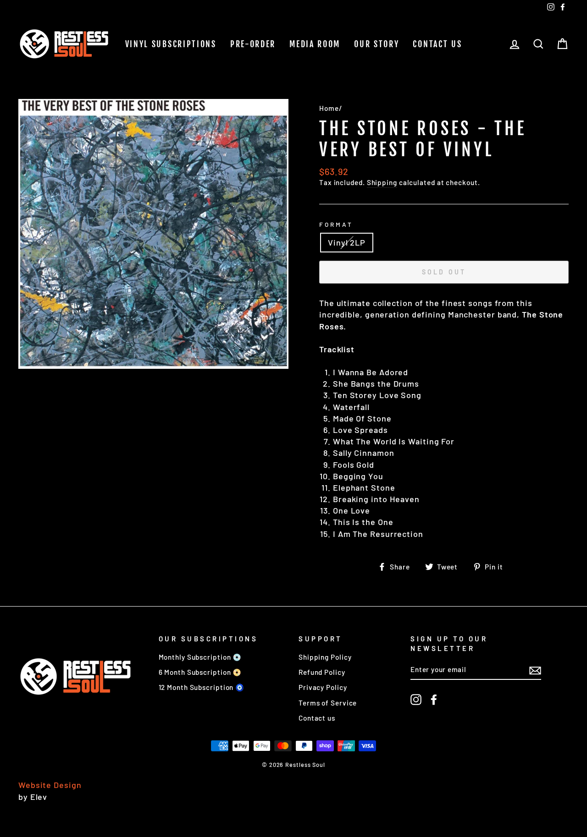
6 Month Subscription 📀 (200, 672)
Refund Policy (322, 672)
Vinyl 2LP (346, 242)
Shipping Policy (325, 657)
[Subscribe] (535, 670)
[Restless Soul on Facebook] (433, 699)
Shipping (382, 182)
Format (336, 224)
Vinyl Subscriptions (170, 44)
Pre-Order (253, 44)
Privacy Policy (323, 687)
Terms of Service (328, 703)
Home (329, 108)
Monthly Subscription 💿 (200, 657)
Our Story (376, 44)
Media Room (314, 44)
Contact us (437, 44)
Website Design (50, 785)
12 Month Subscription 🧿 (202, 687)
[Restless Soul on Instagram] (415, 699)
